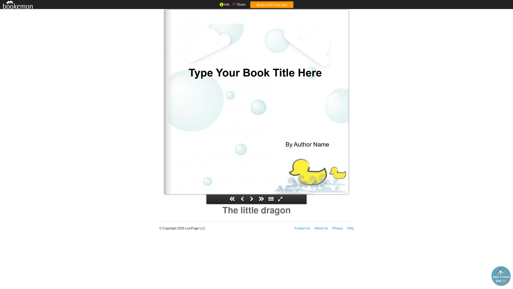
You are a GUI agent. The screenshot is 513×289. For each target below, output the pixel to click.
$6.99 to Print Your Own (272, 5)
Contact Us (302, 228)
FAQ (350, 228)
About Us (321, 228)
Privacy (337, 228)
